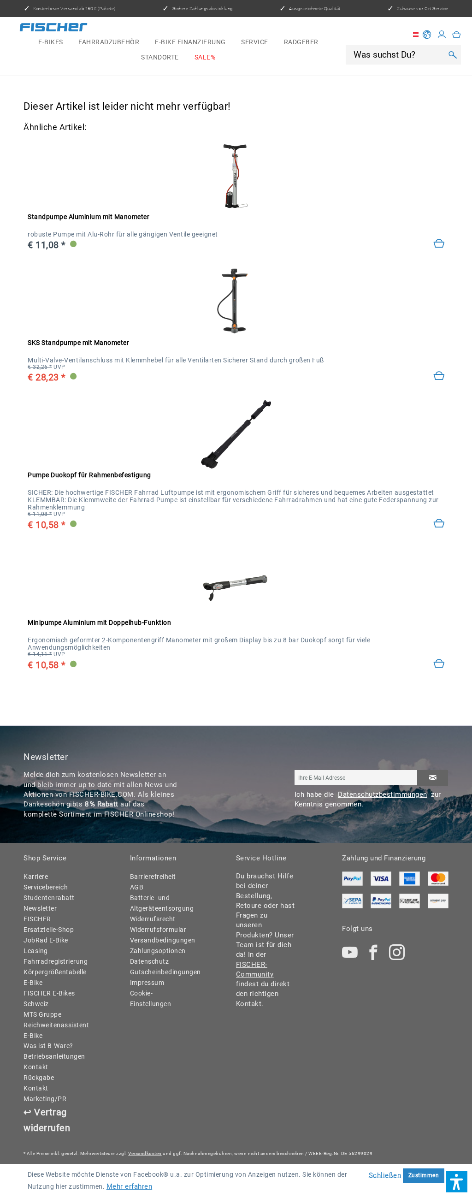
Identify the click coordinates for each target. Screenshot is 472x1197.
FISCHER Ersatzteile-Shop (49, 924)
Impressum (147, 982)
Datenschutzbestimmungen (382, 794)
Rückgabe (39, 1077)
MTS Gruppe (42, 1014)
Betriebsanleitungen (53, 1056)
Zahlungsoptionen (158, 950)
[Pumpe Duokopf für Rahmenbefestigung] (439, 524)
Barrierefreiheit (153, 876)
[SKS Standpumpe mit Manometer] (236, 302)
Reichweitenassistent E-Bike (53, 1030)
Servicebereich (46, 887)
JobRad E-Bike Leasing (46, 945)
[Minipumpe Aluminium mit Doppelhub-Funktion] (439, 664)
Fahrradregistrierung (53, 961)
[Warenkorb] (456, 34)
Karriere (36, 876)
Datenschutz (149, 961)
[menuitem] (50, 42)
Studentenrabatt (49, 897)
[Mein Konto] (442, 34)
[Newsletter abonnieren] (432, 778)
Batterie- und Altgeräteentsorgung (159, 903)
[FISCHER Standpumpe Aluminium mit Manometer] (236, 176)
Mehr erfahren (129, 1186)
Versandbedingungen (159, 940)
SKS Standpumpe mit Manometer (78, 342)
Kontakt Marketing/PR (45, 1093)
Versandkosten (145, 1153)
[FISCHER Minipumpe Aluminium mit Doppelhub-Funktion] (236, 582)
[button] (456, 1181)
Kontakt (36, 1067)
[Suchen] (452, 54)
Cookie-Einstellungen (150, 998)
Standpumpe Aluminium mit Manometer (88, 216)
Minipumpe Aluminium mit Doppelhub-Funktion (99, 622)
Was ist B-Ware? (48, 1045)
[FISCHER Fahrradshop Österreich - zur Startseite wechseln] (53, 29)
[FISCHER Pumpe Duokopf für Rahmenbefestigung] (236, 434)
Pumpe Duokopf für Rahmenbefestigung (89, 475)
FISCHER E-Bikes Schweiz (49, 998)
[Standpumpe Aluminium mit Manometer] (439, 244)
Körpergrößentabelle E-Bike (53, 977)
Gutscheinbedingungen (159, 972)
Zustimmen (423, 1175)
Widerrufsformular (158, 929)
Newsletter (40, 908)
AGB (137, 887)
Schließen (385, 1175)
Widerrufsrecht (153, 919)
